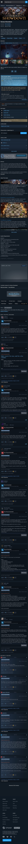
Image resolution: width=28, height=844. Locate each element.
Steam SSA (5, 803)
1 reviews (5, 584)
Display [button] (16, 303)
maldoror (6, 316)
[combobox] (14, 2)
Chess (20, 38)
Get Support (15, 819)
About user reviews (4, 287)
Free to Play (9, 38)
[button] (3, 5)
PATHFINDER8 (8, 23)
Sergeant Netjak (7, 545)
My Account (15, 821)
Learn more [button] (23, 133)
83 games (5, 546)
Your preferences (12, 287)
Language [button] (19, 301)
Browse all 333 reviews (14, 785)
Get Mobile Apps (7, 840)
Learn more (21, 84)
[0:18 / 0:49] (14, 51)
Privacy (4, 815)
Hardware (15, 805)
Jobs (14, 803)
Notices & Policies (6, 819)
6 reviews (10, 546)
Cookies (4, 821)
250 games (6, 619)
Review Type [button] (3, 301)
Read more (24, 99)
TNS (5, 423)
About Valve (15, 801)
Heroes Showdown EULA (6, 121)
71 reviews (11, 318)
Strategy (3, 38)
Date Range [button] (3, 303)
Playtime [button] (10, 303)
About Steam (5, 801)
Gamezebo (3, 174)
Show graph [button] (23, 303)
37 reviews (6, 387)
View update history (5, 145)
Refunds (4, 824)
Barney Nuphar (7, 385)
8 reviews (11, 619)
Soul (5, 618)
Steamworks (5, 805)
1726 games (6, 509)
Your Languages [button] (7, 307)
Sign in (2, 67)
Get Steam (15, 815)
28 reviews (11, 509)
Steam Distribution (6, 807)
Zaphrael (5, 481)
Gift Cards (5, 810)
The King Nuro (7, 507)
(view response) (4, 382)
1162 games (6, 318)
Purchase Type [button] (12, 301)
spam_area (6, 583)
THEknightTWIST (7, 448)
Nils (5, 344)
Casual (15, 38)
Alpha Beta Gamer (4, 169)
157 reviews (6, 345)
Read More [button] (24, 371)
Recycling (15, 807)
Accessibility (5, 817)
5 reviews (5, 482)
